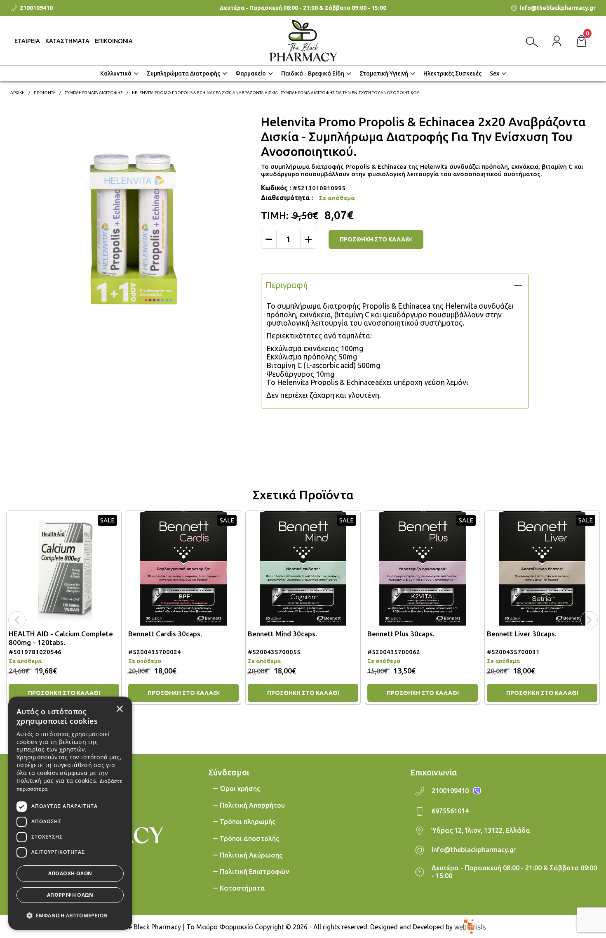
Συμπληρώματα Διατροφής (183, 73)
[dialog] (70, 813)
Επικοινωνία (433, 772)
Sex (494, 73)
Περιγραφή (286, 285)
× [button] (119, 708)
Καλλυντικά (116, 73)
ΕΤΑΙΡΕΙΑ (27, 41)
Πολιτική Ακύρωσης (251, 855)
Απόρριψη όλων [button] (70, 894)
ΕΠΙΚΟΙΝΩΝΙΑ (114, 41)
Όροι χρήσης (240, 788)
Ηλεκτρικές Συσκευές (452, 73)
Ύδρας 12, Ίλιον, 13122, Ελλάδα (481, 830)
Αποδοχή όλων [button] (70, 873)
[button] (70, 914)
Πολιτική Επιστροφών (254, 871)
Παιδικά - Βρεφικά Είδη (312, 73)
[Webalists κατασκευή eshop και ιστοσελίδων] (469, 926)
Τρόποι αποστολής (249, 838)
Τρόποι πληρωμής (247, 821)
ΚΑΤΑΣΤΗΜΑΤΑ (67, 41)
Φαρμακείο (250, 73)
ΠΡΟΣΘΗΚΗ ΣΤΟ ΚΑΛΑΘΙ (376, 239)
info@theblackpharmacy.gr (474, 849)
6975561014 (450, 811)
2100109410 (450, 790)
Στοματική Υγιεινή (383, 73)
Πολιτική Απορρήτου (252, 805)
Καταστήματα (242, 888)
